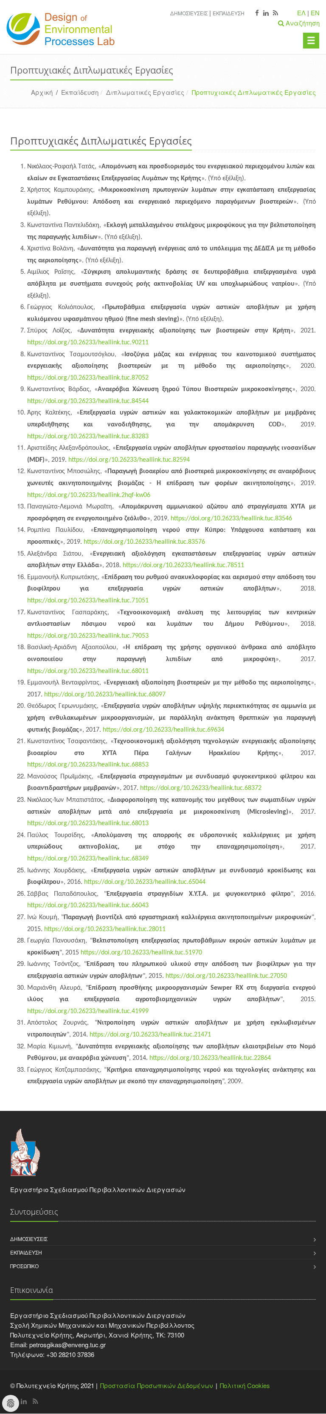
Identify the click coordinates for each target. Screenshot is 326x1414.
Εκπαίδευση (228, 13)
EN (315, 12)
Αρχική (42, 92)
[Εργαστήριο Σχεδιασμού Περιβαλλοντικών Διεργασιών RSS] (275, 13)
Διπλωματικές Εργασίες (145, 92)
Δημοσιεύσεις (189, 13)
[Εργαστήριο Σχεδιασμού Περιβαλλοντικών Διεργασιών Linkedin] (266, 13)
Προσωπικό (24, 1265)
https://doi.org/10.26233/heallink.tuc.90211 (88, 342)
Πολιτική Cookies (245, 1385)
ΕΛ (301, 12)
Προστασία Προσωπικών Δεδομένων (156, 1385)
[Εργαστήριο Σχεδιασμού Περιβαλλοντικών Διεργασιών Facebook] (257, 13)
